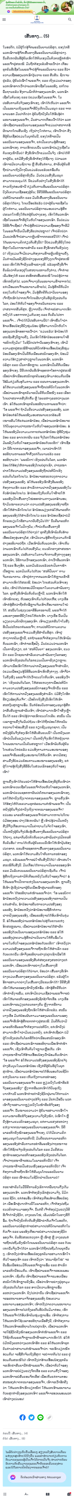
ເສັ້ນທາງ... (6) (17, 1438)
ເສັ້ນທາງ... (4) (20, 1433)
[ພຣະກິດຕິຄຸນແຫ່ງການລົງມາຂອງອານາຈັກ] (37, 19)
